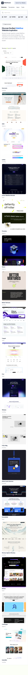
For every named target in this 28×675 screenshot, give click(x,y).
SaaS (3, 197)
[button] (7, 53)
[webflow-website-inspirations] (14, 72)
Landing (4, 90)
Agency (4, 126)
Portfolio (4, 447)
